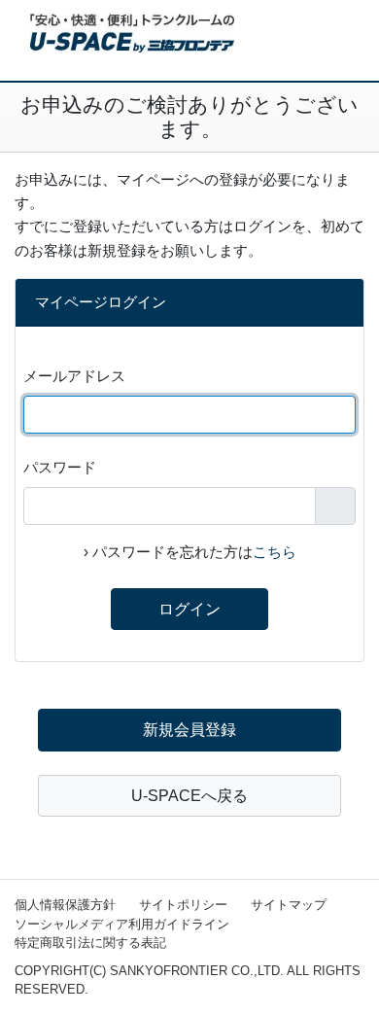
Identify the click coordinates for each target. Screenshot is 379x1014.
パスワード (59, 467)
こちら (274, 551)
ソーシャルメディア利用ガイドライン (122, 924)
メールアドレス (74, 375)
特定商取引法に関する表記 (90, 942)
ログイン (189, 609)
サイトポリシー (183, 904)
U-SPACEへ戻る (189, 795)
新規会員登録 (189, 729)
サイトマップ (289, 904)
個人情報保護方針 (65, 904)
